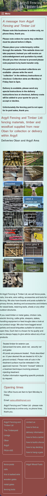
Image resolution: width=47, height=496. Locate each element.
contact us (30, 422)
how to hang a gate (34, 452)
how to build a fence (35, 442)
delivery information (35, 432)
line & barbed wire (12, 474)
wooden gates (10, 479)
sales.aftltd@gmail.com (20, 400)
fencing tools (9, 489)
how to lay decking (34, 447)
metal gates (9, 484)
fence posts (9, 464)
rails (6, 469)
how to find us (32, 427)
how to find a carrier (35, 437)
